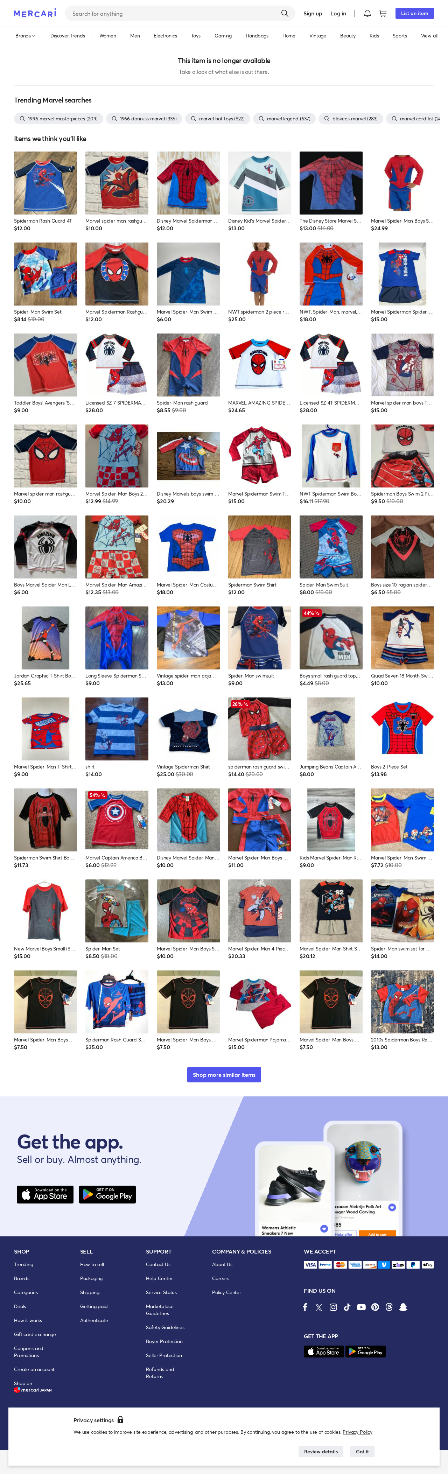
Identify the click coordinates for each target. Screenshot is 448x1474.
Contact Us (158, 1264)
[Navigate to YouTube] (361, 1307)
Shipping (89, 1292)
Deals (20, 1306)
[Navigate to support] (310, 1265)
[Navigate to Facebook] (305, 1307)
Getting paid (94, 1306)
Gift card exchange (35, 1334)
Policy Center (226, 1292)
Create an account (34, 1369)
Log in (338, 13)
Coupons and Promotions (28, 1352)
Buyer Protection (164, 1341)
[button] (367, 13)
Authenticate (94, 1320)
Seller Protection (164, 1355)
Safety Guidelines (165, 1327)
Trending (23, 1264)
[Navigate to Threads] (389, 1307)
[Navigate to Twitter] (319, 1307)
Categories (25, 1292)
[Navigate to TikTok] (347, 1307)
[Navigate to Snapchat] (403, 1307)
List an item (414, 13)
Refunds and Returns (160, 1373)
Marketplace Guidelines (159, 1310)
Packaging (91, 1278)
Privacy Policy (357, 1432)
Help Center (159, 1278)
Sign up (312, 13)
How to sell (92, 1264)
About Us (222, 1264)
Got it (362, 1451)
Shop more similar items (224, 1074)
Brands (21, 1278)
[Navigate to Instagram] (333, 1307)
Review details (321, 1451)
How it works (28, 1320)
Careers (220, 1278)
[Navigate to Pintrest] (375, 1307)
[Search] (285, 13)
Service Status (161, 1292)
